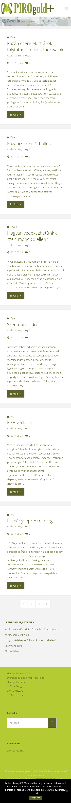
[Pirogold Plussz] (27, 8)
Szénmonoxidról (23, 324)
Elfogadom (35, 798)
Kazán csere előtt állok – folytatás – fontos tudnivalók (35, 46)
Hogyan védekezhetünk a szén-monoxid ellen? (32, 236)
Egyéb (13, 37)
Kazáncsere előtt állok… (30, 143)
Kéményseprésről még (30, 521)
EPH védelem (20, 422)
